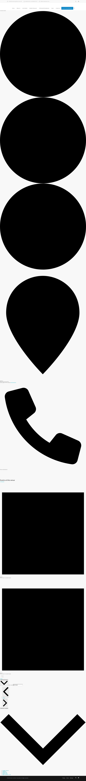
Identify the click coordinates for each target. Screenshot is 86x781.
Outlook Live (4, 773)
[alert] (43, 530)
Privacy (63, 778)
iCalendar (4, 771)
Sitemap (71, 778)
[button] (74, 8)
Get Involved (24, 8)
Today (1, 678)
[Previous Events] (2, 675)
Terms (67, 778)
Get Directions (13, 382)
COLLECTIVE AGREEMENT (67, 8)
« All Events (2, 481)
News (52, 8)
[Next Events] (2, 677)
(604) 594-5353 (27, 1)
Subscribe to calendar (4, 708)
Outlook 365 (4, 772)
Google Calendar (5, 770)
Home (13, 8)
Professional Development (44, 8)
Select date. (10, 685)
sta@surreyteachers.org (44, 1)
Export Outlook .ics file (6, 774)
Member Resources (33, 8)
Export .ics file (5, 773)
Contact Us (58, 8)
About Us (18, 8)
